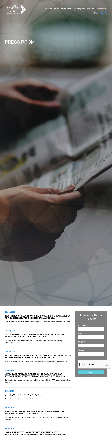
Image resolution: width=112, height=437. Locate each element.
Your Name (82, 325)
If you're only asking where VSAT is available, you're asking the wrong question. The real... (35, 335)
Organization (83, 350)
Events (83, 8)
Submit (91, 372)
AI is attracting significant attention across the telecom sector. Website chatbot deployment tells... (38, 356)
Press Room (90, 8)
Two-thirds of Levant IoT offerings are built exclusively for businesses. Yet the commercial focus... (37, 317)
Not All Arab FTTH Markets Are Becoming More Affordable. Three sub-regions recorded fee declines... (37, 433)
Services (56, 8)
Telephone (82, 342)
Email (80, 333)
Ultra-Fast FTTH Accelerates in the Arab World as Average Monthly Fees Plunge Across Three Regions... (35, 375)
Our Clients (76, 8)
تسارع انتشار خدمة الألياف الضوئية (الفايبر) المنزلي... (23, 395)
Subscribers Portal (101, 8)
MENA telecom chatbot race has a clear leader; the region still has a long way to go (35, 412)
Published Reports (66, 8)
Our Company (48, 8)
